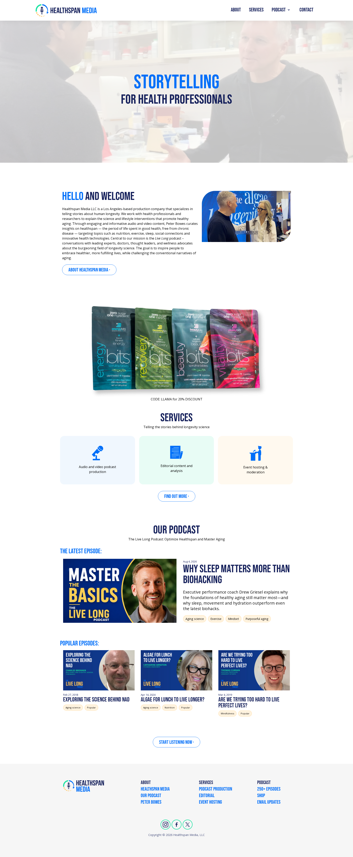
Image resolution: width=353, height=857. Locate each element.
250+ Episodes (268, 789)
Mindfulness (227, 713)
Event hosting (210, 802)
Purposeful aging (257, 619)
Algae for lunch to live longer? (172, 699)
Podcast (279, 10)
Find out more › (176, 496)
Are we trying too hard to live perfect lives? (248, 702)
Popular (91, 707)
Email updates (268, 802)
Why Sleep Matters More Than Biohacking (236, 574)
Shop (261, 796)
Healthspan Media (155, 789)
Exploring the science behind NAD (96, 699)
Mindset (233, 619)
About (236, 10)
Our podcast (151, 796)
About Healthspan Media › (89, 270)
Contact (306, 10)
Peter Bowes (151, 802)
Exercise (215, 619)
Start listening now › (176, 742)
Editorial (206, 796)
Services (256, 10)
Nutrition (170, 707)
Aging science (194, 619)
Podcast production (215, 789)
